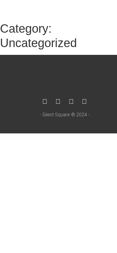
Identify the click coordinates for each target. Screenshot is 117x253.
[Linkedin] (71, 101)
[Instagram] (58, 101)
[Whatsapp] (84, 101)
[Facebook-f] (45, 101)
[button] (107, 9)
